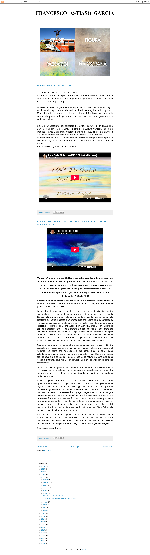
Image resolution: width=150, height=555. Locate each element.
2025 (43, 469)
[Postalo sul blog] (56, 212)
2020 (43, 516)
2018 (43, 522)
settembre (46, 488)
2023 (43, 474)
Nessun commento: (45, 212)
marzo (45, 507)
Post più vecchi (107, 447)
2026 (43, 466)
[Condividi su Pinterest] (63, 212)
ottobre (45, 485)
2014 (43, 533)
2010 (43, 544)
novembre (46, 482)
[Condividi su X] (59, 212)
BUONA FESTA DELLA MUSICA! (56, 85)
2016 (43, 527)
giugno (45, 493)
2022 (43, 477)
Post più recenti (43, 447)
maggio (45, 502)
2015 (43, 530)
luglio (45, 490)
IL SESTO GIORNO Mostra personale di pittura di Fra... (60, 498)
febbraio (46, 510)
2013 (43, 535)
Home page (75, 447)
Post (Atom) (47, 450)
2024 (43, 472)
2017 (43, 524)
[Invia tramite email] (54, 212)
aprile (45, 504)
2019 (43, 519)
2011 (43, 541)
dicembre (46, 480)
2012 (43, 538)
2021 (43, 513)
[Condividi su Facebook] (61, 212)
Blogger (84, 549)
